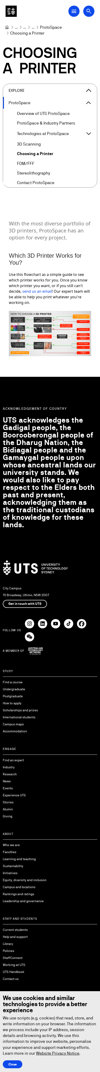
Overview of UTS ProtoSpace (43, 113)
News (7, 781)
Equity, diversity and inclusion (25, 880)
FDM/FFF (25, 163)
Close (12, 1064)
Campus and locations (19, 887)
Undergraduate (14, 689)
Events (8, 788)
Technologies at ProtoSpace (43, 133)
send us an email (37, 291)
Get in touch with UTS (24, 603)
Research (10, 774)
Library (8, 943)
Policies (8, 950)
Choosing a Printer (35, 153)
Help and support (15, 936)
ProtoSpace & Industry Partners (46, 123)
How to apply (12, 703)
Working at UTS (14, 964)
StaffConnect (13, 957)
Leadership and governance (23, 901)
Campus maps (13, 724)
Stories (8, 802)
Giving (7, 816)
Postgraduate (13, 696)
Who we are (11, 845)
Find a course (13, 682)
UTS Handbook (13, 971)
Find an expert (13, 760)
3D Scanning (29, 144)
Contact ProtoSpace (35, 182)
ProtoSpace (19, 102)
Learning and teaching (19, 859)
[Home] (7, 27)
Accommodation (15, 731)
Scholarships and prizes (20, 710)
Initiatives (10, 873)
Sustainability (13, 866)
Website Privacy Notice (57, 1053)
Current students (15, 929)
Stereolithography (33, 173)
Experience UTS (14, 795)
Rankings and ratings (18, 894)
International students (19, 717)
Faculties (9, 852)
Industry (9, 767)
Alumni (8, 809)
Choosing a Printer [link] (27, 33)
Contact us (11, 978)
